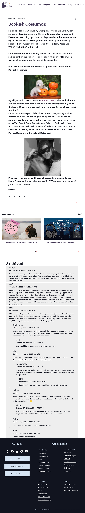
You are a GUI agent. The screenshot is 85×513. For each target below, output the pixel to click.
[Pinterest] (21, 451)
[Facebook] (12, 451)
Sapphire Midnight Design (71, 510)
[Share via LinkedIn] (20, 196)
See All (80, 214)
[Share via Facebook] (9, 196)
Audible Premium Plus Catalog (60, 243)
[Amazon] (7, 451)
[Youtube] (26, 451)
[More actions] (75, 19)
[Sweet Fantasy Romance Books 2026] (21, 229)
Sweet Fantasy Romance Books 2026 (21, 243)
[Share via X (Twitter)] (14, 196)
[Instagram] (17, 451)
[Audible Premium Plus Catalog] (63, 229)
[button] (31, 4)
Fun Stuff (11, 190)
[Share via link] (25, 196)
